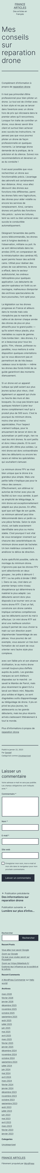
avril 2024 (6, 1077)
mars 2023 (7, 1126)
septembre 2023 (9, 1103)
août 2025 (6, 1020)
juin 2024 (6, 1069)
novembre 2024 (9, 1054)
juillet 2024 (7, 1066)
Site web (6, 849)
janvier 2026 (7, 1001)
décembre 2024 (9, 1050)
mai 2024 (6, 1073)
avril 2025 (6, 1035)
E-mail (5, 835)
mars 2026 (7, 994)
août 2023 (6, 1107)
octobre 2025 (8, 1013)
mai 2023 (6, 1118)
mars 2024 (7, 1081)
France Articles (13, 1157)
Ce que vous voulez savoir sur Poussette (16, 958)
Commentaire (9, 794)
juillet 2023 (7, 1111)
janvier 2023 (7, 1134)
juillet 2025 (7, 1024)
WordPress (29, 1163)
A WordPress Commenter (13, 980)
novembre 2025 (9, 1009)
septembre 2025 (9, 1017)
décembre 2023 (9, 1092)
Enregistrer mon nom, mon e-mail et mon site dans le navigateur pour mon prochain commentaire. (21, 866)
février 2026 (7, 998)
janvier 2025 (7, 1047)
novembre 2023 (9, 1096)
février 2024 (7, 1084)
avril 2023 (6, 1122)
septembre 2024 (9, 1062)
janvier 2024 (7, 1088)
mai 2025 (6, 1032)
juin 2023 (6, 1115)
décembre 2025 (9, 1005)
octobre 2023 (8, 1100)
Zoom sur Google (10, 954)
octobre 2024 (8, 1058)
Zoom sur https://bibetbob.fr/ (15, 963)
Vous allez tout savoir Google (15, 950)
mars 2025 (7, 1039)
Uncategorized (24, 756)
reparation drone (21, 86)
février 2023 (7, 1130)
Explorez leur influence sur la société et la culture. (20, 967)
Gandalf (8, 752)
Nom (5, 821)
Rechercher (7, 933)
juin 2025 (6, 1028)
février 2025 (7, 1043)
